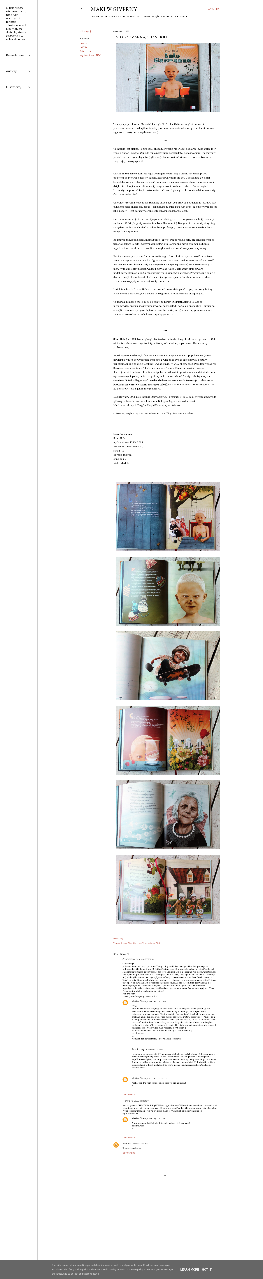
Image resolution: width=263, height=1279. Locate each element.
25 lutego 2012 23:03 (158, 1078)
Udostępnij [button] (85, 31)
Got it (207, 1269)
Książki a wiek (160, 16)
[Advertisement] (165, 1226)
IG (172, 16)
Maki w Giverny (114, 9)
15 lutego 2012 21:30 (140, 1101)
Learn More (189, 1269)
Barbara (127, 1143)
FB (176, 16)
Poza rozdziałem (138, 16)
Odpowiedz (129, 1094)
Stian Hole (85, 51)
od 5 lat (84, 43)
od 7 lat (84, 47)
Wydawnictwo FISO (90, 55)
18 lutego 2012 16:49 (157, 1001)
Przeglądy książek (113, 16)
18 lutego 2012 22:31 (154, 1049)
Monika (126, 1100)
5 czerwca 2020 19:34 (141, 1144)
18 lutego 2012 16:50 (157, 1118)
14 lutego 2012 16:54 (145, 959)
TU (196, 413)
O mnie (95, 16)
